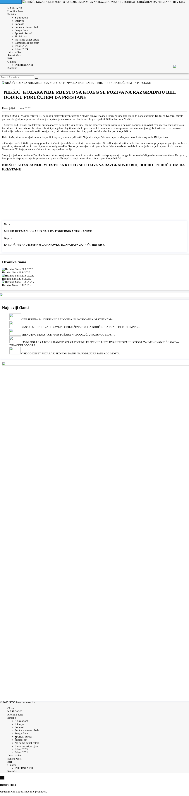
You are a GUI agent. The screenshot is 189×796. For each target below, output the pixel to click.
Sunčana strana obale (27, 27)
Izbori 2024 (21, 49)
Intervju (19, 20)
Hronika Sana (15, 11)
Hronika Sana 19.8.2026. (16, 285)
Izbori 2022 (21, 45)
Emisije (11, 14)
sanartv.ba (29, 702)
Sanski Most (14, 55)
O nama (11, 61)
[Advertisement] (94, 197)
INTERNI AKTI (24, 64)
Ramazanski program (27, 42)
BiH (9, 58)
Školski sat (21, 36)
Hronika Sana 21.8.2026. (16, 272)
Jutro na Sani (14, 52)
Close (10, 708)
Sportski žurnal (23, 33)
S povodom (21, 17)
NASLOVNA (15, 8)
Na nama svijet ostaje (27, 39)
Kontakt (12, 67)
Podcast (19, 23)
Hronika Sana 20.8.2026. (16, 278)
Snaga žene (21, 30)
